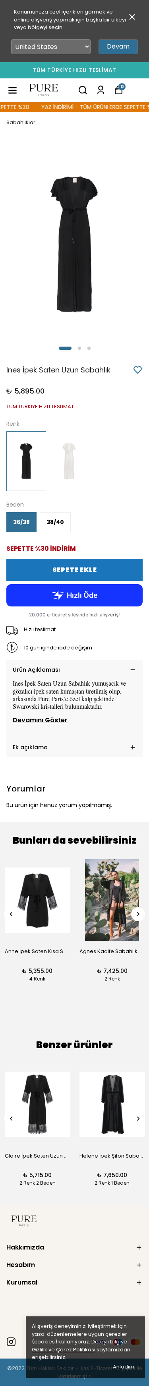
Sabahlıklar (20, 122)
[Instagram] (11, 1342)
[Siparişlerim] (101, 90)
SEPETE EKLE (74, 569)
